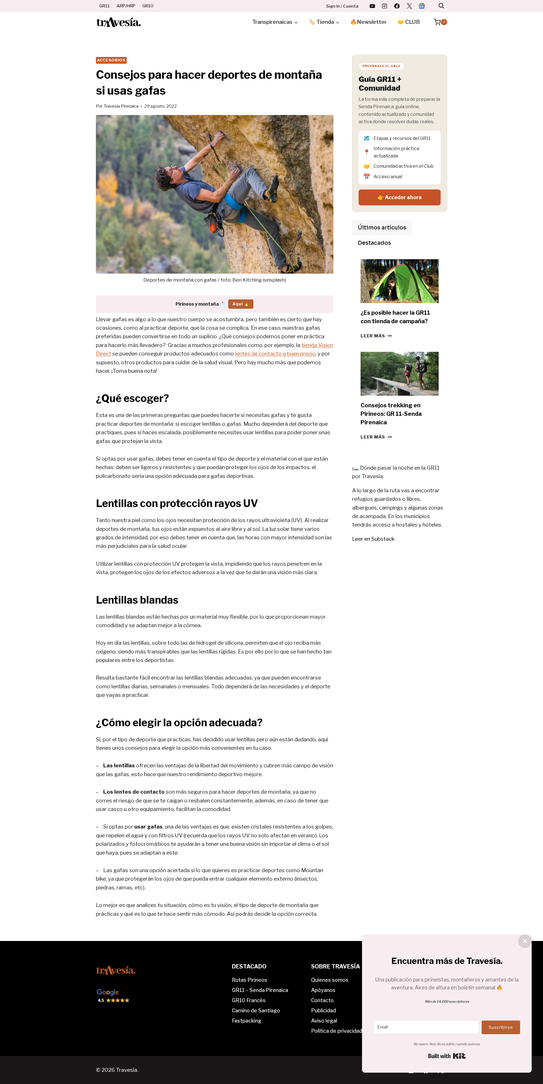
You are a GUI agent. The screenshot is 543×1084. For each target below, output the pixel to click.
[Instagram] (384, 6)
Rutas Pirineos (249, 980)
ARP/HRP (126, 5)
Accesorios (111, 60)
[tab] (382, 227)
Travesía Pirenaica (121, 106)
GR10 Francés (249, 1000)
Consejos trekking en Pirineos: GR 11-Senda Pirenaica (391, 414)
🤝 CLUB (408, 22)
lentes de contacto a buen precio (275, 353)
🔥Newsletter (368, 22)
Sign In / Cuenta (342, 6)
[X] (409, 6)
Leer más (376, 335)
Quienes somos (329, 980)
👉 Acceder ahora (400, 197)
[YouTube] (372, 6)
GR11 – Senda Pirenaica (260, 990)
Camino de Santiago (256, 1010)
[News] (421, 6)
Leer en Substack (373, 539)
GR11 (104, 5)
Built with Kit (447, 1056)
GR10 (148, 5)
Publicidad (323, 1010)
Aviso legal (324, 1021)
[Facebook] (397, 6)
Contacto (322, 1000)
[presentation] (400, 281)
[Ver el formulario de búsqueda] (441, 6)
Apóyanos (323, 990)
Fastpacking (246, 1021)
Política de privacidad (336, 1031)
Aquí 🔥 (240, 303)
